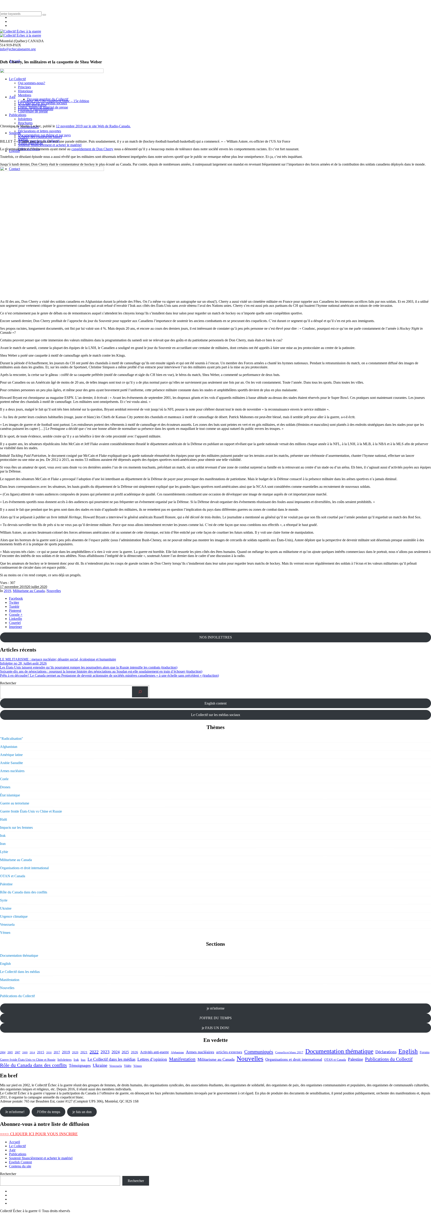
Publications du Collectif (17, 996)
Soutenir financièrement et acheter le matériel (41, 1158)
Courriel (15, 623)
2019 (7, 591)
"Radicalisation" (11, 738)
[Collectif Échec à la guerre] (20, 33)
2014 (32, 1052)
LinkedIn (15, 619)
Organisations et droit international (24, 868)
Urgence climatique (14, 916)
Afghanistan (8, 747)
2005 (10, 1052)
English (5, 964)
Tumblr (14, 606)
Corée (4, 779)
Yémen (5, 933)
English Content (20, 1162)
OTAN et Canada (12, 876)
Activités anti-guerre (154, 1052)
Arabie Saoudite (11, 763)
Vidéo (127, 1065)
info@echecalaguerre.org (18, 49)
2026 (134, 1052)
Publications (17, 1154)
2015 (40, 1052)
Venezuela (7, 924)
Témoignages (80, 1065)
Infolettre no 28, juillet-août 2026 (23, 663)
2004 (2, 1052)
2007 (17, 1052)
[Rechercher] (140, 691)
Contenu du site (20, 1166)
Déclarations (385, 1051)
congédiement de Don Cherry (92, 149)
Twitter (14, 602)
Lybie (4, 852)
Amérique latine (11, 755)
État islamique (10, 795)
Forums (424, 1052)
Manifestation (9, 980)
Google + (15, 614)
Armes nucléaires (12, 771)
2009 (25, 1052)
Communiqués (258, 1051)
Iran (3, 844)
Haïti (3, 819)
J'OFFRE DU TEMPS (215, 1018)
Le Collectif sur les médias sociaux (215, 715)
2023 (105, 1051)
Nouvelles (53, 591)
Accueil (14, 1142)
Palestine (6, 884)
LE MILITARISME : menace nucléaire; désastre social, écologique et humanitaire (58, 659)
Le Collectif (17, 1146)
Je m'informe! (14, 1112)
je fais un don (82, 1112)
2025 (125, 1052)
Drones (5, 787)
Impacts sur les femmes (16, 827)
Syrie (3, 900)
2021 (84, 1052)
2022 (94, 1051)
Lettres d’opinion (152, 1059)
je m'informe (215, 1008)
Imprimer (15, 627)
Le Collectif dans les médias (20, 972)
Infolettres (64, 1059)
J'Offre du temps (48, 1112)
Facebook (16, 598)
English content (215, 703)
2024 (116, 1052)
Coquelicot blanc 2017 (289, 1052)
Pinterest (15, 610)
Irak (3, 835)
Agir (12, 1150)
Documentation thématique (19, 955)
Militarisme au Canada (29, 591)
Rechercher (8, 683)
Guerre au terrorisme (14, 803)
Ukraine (5, 908)
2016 (49, 1052)
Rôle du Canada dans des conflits (23, 892)
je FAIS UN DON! (215, 1028)
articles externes (229, 1052)
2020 (75, 1052)
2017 (57, 1052)
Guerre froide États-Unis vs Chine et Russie (31, 811)
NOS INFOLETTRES (215, 637)
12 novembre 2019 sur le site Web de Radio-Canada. (93, 126)
